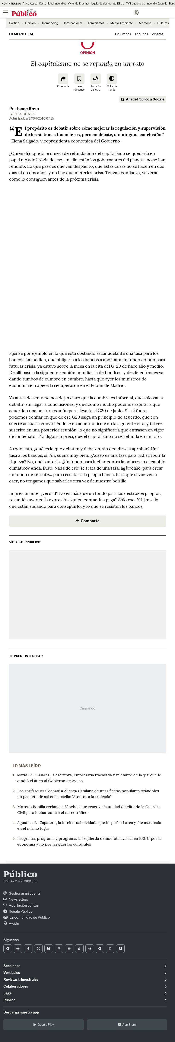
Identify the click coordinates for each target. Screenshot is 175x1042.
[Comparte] (63, 78)
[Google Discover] (18, 948)
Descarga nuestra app (21, 1012)
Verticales (11, 973)
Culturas (163, 23)
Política (14, 23)
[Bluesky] (48, 948)
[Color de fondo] (112, 78)
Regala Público (20, 911)
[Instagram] (59, 948)
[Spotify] (100, 948)
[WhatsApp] (110, 948)
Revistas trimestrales (20, 980)
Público (20, 874)
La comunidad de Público (29, 917)
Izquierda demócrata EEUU (107, 3)
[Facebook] (28, 948)
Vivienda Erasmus (79, 3)
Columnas (123, 34)
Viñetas (157, 34)
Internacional (73, 23)
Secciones (11, 966)
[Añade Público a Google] (7, 948)
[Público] (80, 13)
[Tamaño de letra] (95, 78)
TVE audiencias (135, 3)
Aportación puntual (23, 905)
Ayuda (13, 923)
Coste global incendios (52, 3)
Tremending (50, 23)
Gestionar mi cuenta (24, 893)
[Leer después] (79, 78)
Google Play (46, 1024)
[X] (38, 948)
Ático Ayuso (30, 3)
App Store (129, 1024)
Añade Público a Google (145, 99)
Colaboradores (15, 986)
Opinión (30, 23)
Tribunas (141, 34)
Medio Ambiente (121, 23)
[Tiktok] (79, 948)
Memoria (145, 23)
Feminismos (96, 23)
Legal (7, 993)
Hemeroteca (21, 34)
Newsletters (18, 899)
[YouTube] (69, 948)
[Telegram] (89, 948)
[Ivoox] (120, 948)
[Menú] (5, 12)
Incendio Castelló (157, 3)
